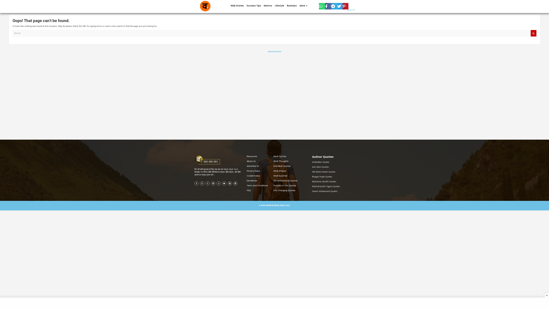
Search (533, 33)
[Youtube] (224, 183)
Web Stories (237, 5)
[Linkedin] (235, 183)
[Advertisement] (274, 96)
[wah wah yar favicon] (205, 6)
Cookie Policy (253, 175)
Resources (252, 156)
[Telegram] (334, 6)
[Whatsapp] (219, 183)
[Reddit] (230, 183)
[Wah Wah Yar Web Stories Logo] (209, 160)
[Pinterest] (345, 6)
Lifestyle (279, 5)
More (302, 5)
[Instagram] (202, 183)
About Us (251, 161)
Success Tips (254, 5)
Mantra (268, 5)
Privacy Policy (253, 171)
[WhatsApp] (322, 6)
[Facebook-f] (196, 183)
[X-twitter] (208, 183)
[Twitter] (340, 6)
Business (292, 5)
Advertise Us (253, 166)
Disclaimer (252, 180)
